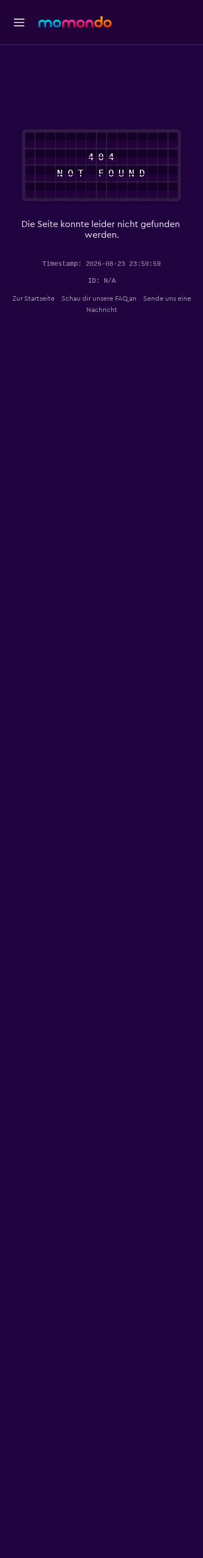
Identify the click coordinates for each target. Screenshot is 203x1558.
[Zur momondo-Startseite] (75, 22)
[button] (19, 22)
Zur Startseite (33, 298)
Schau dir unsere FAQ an (98, 298)
